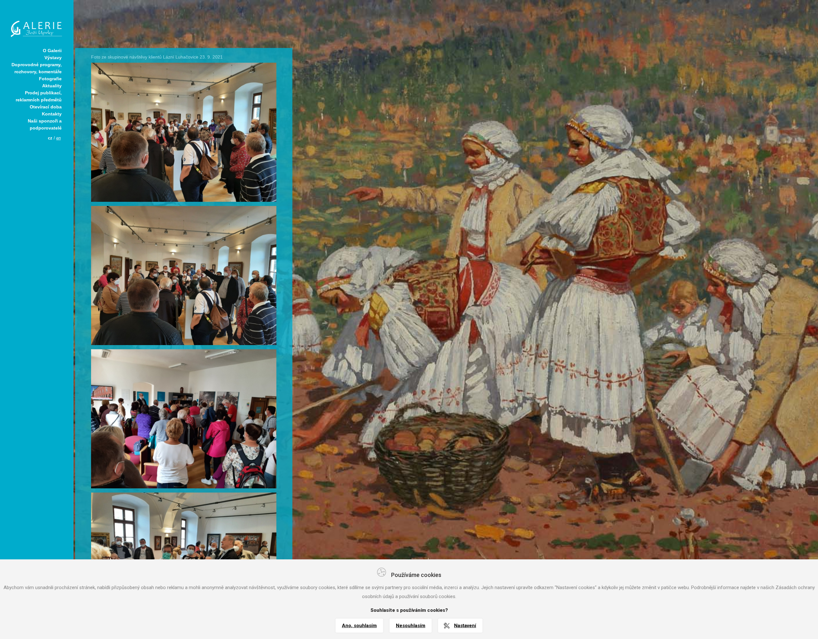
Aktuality (52, 85)
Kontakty (52, 113)
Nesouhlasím (410, 625)
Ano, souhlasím (359, 625)
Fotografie (50, 78)
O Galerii (52, 50)
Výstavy (53, 57)
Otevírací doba (46, 106)
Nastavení (465, 625)
